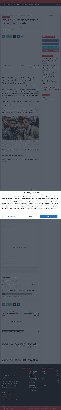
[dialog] (30, 205)
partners (11, 195)
